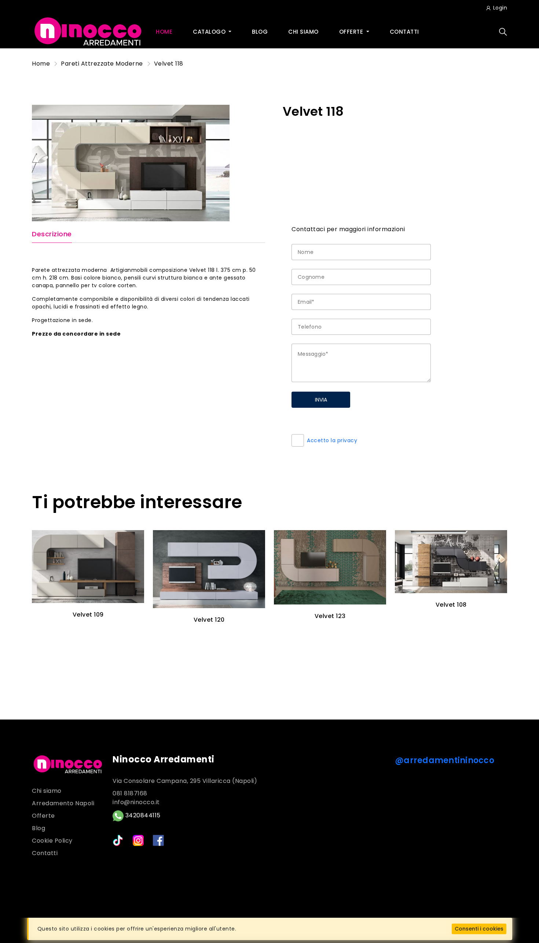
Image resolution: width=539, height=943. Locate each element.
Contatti (404, 32)
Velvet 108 (451, 604)
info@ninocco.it (136, 802)
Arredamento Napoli (63, 803)
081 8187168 (130, 793)
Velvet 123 (330, 616)
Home (164, 32)
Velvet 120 (209, 619)
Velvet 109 (88, 614)
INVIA (321, 399)
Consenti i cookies (479, 928)
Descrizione (52, 234)
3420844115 (142, 815)
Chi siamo (303, 32)
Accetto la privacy (332, 440)
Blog (260, 32)
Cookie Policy (52, 840)
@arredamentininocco (444, 760)
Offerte (352, 32)
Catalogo (210, 32)
